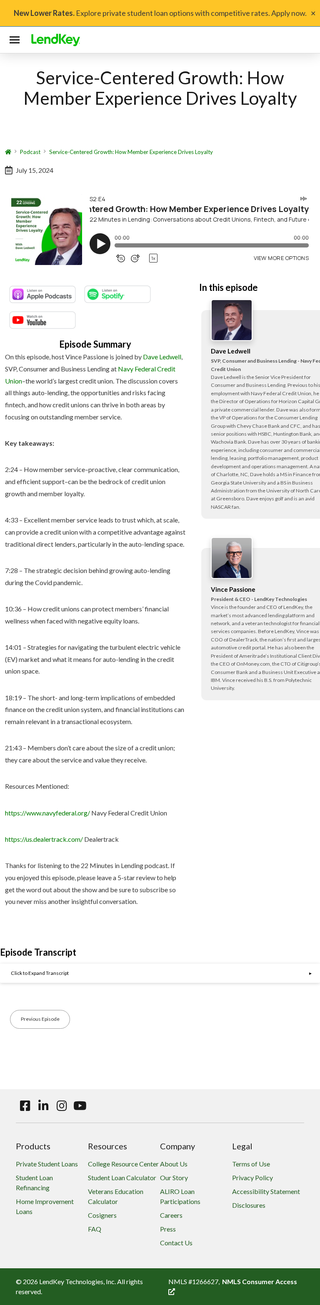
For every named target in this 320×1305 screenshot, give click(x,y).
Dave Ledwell (162, 357)
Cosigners (102, 1215)
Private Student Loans (47, 1164)
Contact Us (176, 1243)
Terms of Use (251, 1164)
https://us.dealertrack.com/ (44, 839)
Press (168, 1229)
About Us (174, 1164)
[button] (16, 40)
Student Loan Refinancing (34, 1182)
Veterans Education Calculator (115, 1196)
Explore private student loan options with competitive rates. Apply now (159, 13)
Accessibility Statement (266, 1191)
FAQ (94, 1229)
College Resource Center (123, 1164)
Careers (171, 1215)
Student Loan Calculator (122, 1177)
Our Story (174, 1177)
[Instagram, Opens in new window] (61, 1106)
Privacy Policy (252, 1177)
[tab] (160, 973)
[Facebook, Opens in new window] (25, 1106)
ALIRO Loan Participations (180, 1196)
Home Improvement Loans (45, 1206)
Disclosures (248, 1205)
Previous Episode (40, 1019)
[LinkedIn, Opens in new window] (43, 1106)
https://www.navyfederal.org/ (47, 813)
